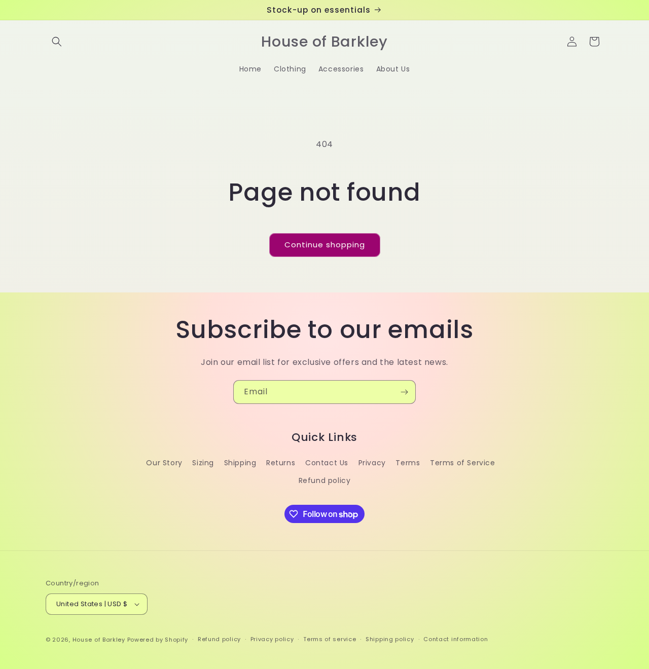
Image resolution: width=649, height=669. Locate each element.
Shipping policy (390, 639)
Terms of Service (462, 463)
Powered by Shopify (158, 640)
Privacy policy (272, 639)
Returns (280, 463)
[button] (57, 41)
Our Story (164, 463)
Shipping (240, 463)
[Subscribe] (404, 392)
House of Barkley (99, 640)
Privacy (372, 463)
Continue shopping (324, 244)
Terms (407, 463)
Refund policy (325, 480)
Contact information (455, 639)
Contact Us (326, 463)
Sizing (203, 463)
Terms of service (329, 639)
